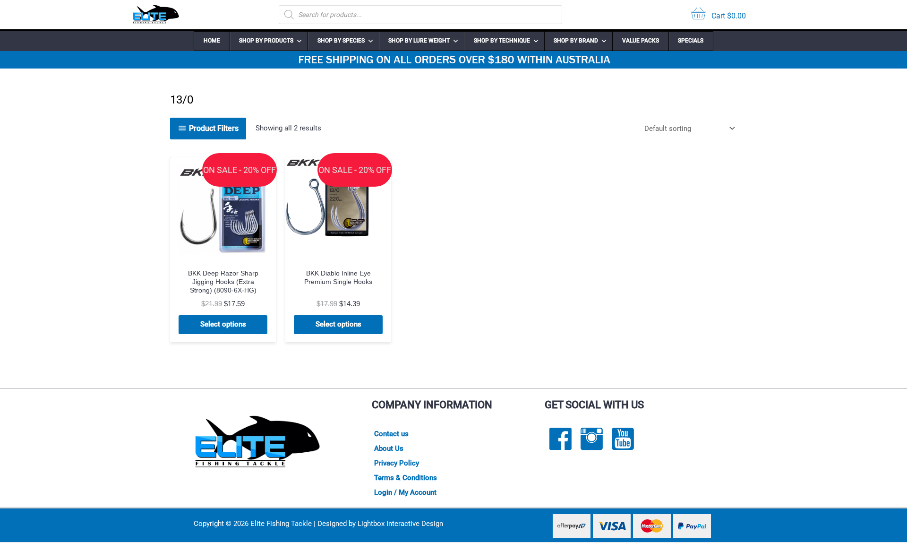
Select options (223, 324)
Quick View (223, 254)
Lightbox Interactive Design (400, 523)
